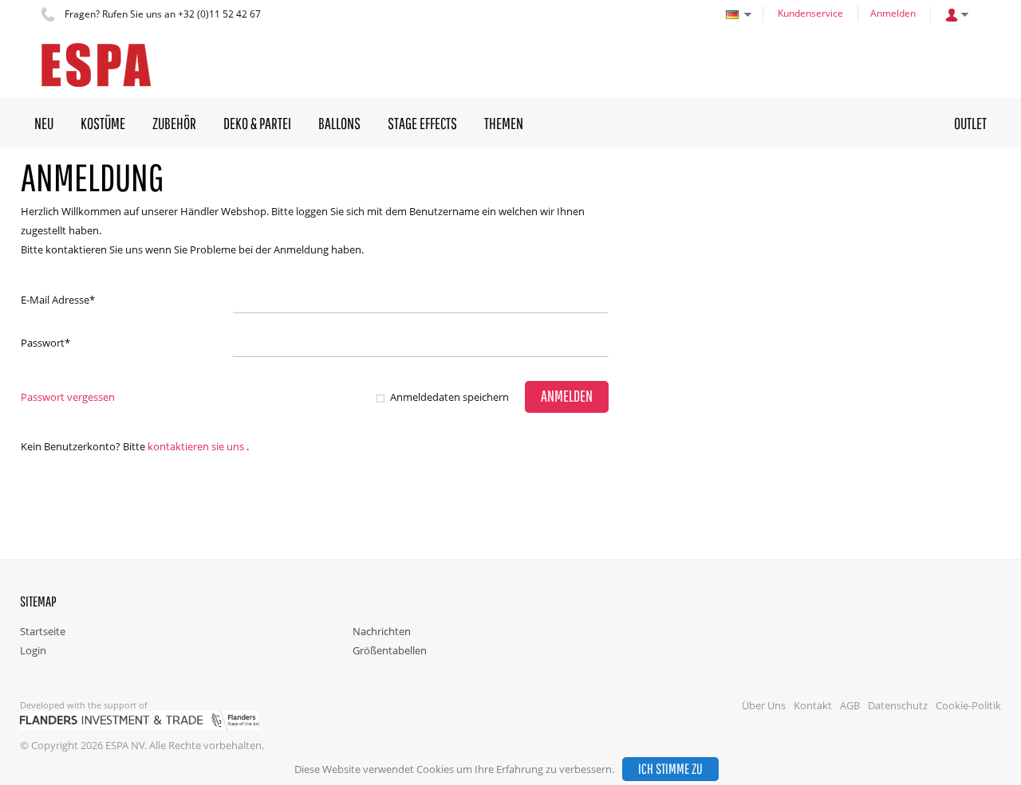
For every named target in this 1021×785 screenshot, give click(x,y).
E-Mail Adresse (58, 299)
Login (33, 650)
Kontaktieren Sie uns (196, 446)
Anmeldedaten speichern (449, 397)
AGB (850, 705)
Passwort (45, 343)
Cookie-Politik (968, 705)
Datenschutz (898, 705)
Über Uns (764, 705)
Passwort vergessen (68, 397)
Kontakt (813, 705)
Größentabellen (390, 650)
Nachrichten (382, 631)
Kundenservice (810, 13)
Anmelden (893, 13)
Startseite (42, 631)
